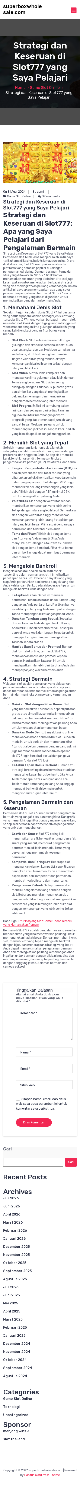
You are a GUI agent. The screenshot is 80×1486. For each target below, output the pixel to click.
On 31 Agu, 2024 (14, 192)
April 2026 (11, 1214)
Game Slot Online (45, 87)
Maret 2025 (13, 1319)
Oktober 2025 (14, 1263)
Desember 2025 (16, 1247)
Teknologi (11, 1407)
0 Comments (50, 196)
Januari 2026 (14, 1239)
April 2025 (11, 1311)
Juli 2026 (11, 1198)
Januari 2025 (14, 1336)
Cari (7, 1149)
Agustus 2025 (15, 1279)
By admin (39, 192)
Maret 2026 (13, 1222)
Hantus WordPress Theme (42, 1475)
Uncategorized (15, 1415)
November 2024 (16, 1352)
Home (20, 87)
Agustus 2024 (15, 1376)
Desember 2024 (16, 1344)
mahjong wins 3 (16, 1431)
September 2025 (17, 1271)
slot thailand (14, 1439)
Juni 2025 (11, 1295)
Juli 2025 (11, 1287)
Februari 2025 (15, 1327)
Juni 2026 (11, 1206)
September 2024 (17, 1368)
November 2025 (16, 1255)
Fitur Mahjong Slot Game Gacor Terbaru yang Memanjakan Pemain (37, 923)
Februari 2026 (15, 1230)
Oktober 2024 (15, 1360)
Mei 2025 (10, 1303)
